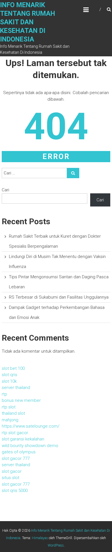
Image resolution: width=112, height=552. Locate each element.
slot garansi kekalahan (23, 439)
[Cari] (73, 173)
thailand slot (13, 413)
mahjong (10, 419)
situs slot (10, 477)
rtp (4, 394)
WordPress (56, 545)
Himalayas (40, 538)
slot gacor (12, 471)
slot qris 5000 (15, 490)
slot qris (9, 374)
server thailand (16, 387)
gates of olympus (19, 451)
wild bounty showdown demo (30, 445)
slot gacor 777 (16, 458)
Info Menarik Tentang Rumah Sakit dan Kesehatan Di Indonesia (27, 22)
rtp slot (9, 407)
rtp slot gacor (15, 432)
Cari (5, 189)
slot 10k (9, 381)
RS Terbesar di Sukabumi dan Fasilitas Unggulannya (59, 297)
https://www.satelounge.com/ (30, 426)
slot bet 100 (13, 368)
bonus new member (21, 400)
